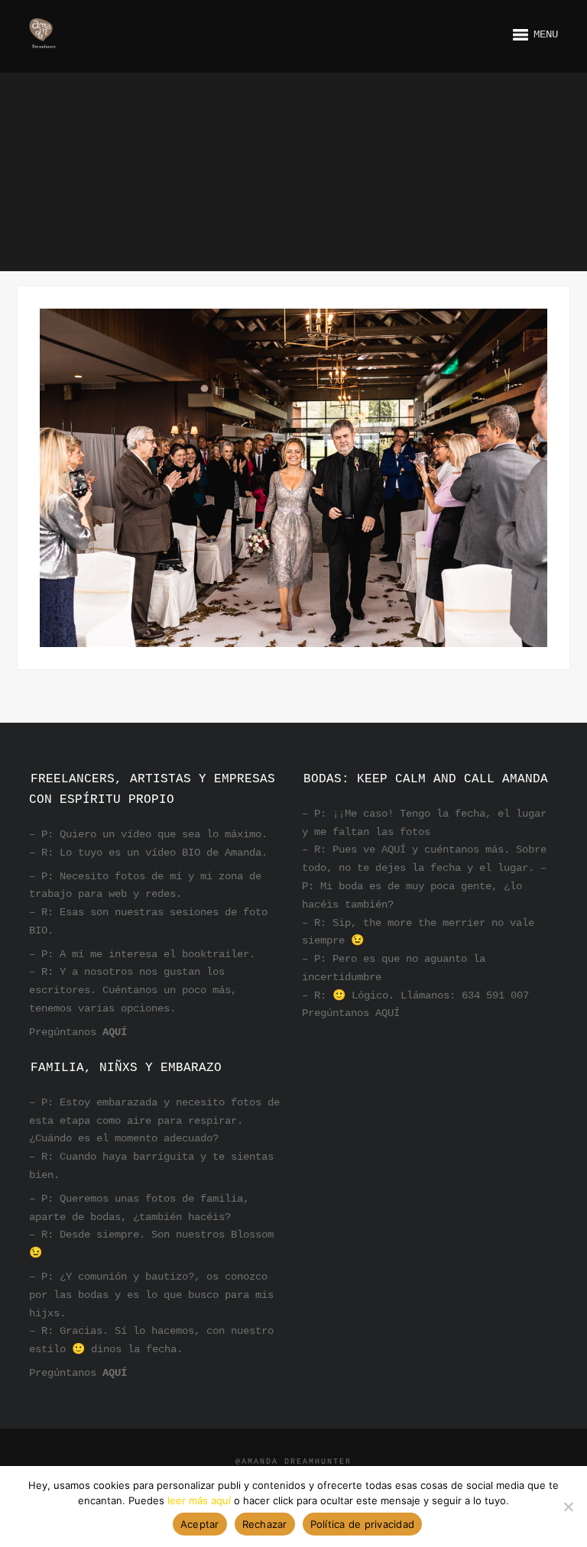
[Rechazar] (568, 1506)
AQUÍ (114, 1032)
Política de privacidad (362, 1524)
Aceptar (199, 1524)
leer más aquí (199, 1500)
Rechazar (264, 1524)
